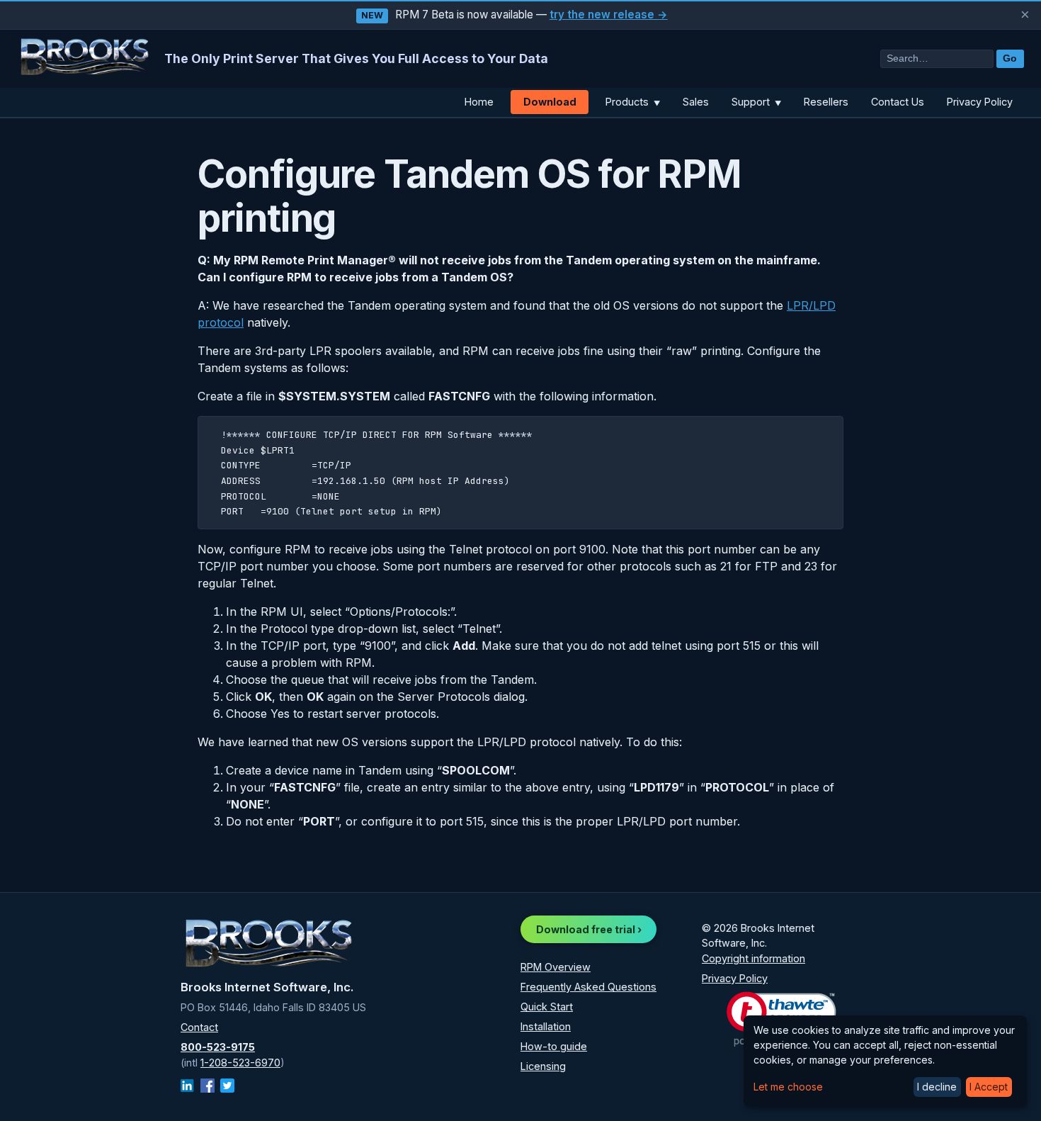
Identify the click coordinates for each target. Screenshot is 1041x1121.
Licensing (543, 1066)
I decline (937, 1087)
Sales (696, 102)
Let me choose (788, 1087)
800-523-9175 (218, 1047)
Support (756, 102)
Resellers (826, 102)
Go (1010, 58)
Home (479, 102)
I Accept (988, 1087)
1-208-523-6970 (240, 1063)
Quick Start (546, 1007)
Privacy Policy (980, 102)
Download (549, 102)
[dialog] (885, 1061)
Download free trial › (589, 929)
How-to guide (553, 1046)
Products (632, 102)
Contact (199, 1027)
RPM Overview (555, 967)
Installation (545, 1026)
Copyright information (753, 958)
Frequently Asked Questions (588, 987)
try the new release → (609, 14)
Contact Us (897, 102)
